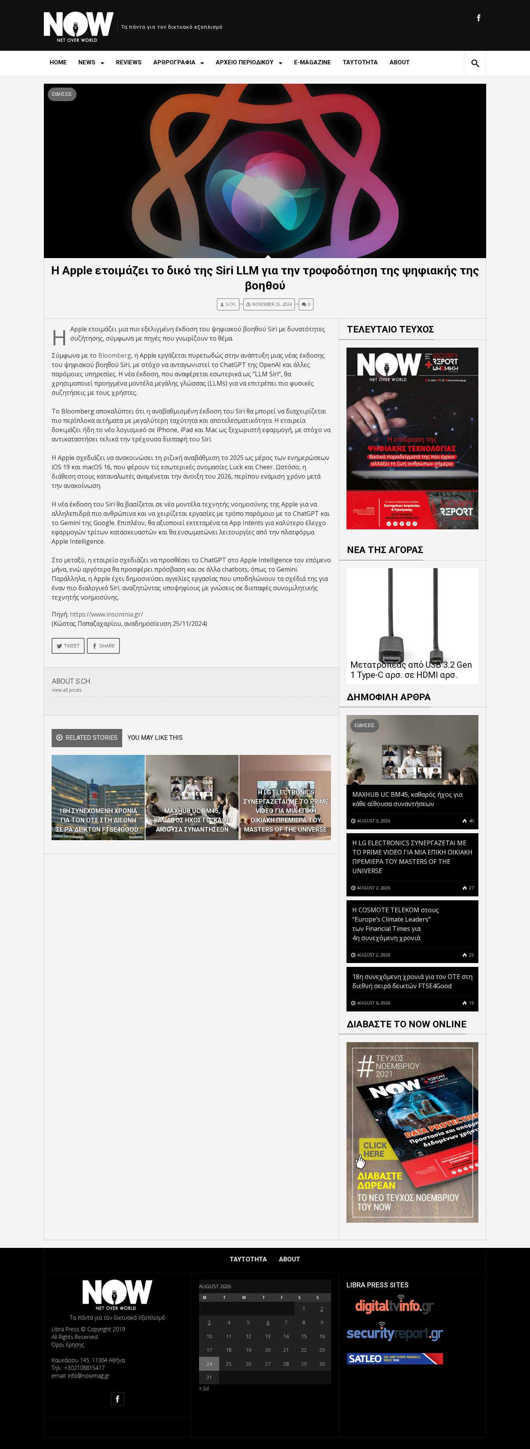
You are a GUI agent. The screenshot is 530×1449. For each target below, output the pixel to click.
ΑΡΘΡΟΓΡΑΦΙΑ (174, 62)
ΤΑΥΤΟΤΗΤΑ (360, 62)
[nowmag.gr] (79, 25)
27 (471, 888)
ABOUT (400, 62)
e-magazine (312, 62)
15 (471, 1003)
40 (471, 821)
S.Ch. (231, 304)
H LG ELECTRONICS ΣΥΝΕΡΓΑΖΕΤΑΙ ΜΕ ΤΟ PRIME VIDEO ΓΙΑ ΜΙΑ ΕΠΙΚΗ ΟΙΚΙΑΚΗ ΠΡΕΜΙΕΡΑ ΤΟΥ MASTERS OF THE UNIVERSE (412, 857)
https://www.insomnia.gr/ (106, 614)
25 (471, 955)
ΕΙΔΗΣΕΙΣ (62, 94)
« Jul (204, 1388)
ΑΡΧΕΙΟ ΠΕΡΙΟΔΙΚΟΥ (245, 62)
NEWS (86, 62)
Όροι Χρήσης (68, 1344)
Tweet (72, 645)
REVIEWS (129, 62)
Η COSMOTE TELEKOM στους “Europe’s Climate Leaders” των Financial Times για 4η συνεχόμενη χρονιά (395, 924)
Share (107, 645)
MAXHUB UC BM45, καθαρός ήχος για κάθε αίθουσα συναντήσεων (407, 799)
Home (58, 62)
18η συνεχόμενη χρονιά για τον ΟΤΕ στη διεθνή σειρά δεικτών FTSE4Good (412, 981)
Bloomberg (114, 355)
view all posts (66, 690)
